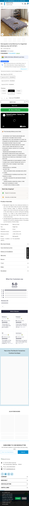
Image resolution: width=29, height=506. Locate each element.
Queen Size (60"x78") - (7, 80)
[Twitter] (12, 474)
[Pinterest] (8, 474)
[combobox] (2, 306)
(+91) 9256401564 (11, 466)
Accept (17, 498)
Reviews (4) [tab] (4, 301)
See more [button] (22, 327)
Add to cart (13, 102)
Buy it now (14, 105)
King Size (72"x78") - (7, 84)
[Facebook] (2, 474)
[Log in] (25, 4)
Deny (24, 498)
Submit (23, 452)
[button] (7, 51)
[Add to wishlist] (26, 101)
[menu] (1, 4)
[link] (14, 380)
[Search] (23, 4)
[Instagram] (5, 474)
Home (2, 7)
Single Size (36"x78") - (7, 77)
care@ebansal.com (10, 469)
